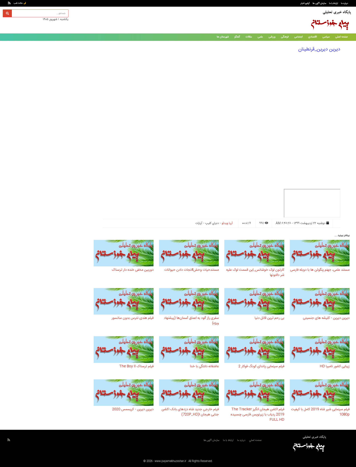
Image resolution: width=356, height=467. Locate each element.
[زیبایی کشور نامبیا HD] (320, 350)
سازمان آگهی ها (319, 3)
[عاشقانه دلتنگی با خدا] (189, 350)
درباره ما (344, 3)
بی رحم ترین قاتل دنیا (269, 318)
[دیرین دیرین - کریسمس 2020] (124, 393)
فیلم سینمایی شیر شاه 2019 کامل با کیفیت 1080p (320, 412)
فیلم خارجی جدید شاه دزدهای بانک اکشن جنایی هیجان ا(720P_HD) (190, 412)
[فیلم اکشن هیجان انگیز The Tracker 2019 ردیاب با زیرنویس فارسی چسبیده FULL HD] (254, 393)
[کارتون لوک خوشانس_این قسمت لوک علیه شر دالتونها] (254, 253)
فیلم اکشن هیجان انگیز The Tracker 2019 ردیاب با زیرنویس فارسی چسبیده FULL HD (257, 415)
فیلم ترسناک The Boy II (136, 366)
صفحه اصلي (255, 440)
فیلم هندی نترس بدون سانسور (133, 318)
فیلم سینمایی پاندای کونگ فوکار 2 (261, 366)
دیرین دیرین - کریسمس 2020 (133, 409)
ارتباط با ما (333, 3)
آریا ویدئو (227, 223)
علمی (260, 37)
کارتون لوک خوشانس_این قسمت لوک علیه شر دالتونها (255, 272)
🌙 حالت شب (20, 3)
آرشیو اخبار (305, 3)
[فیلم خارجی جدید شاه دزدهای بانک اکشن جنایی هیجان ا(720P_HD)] (189, 393)
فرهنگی (285, 37)
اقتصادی (312, 37)
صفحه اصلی (341, 37)
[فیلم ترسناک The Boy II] (124, 350)
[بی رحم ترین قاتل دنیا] (254, 301)
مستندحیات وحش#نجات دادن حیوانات (191, 270)
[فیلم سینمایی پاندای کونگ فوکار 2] (254, 350)
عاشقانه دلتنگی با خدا (204, 366)
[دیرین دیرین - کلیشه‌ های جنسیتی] (320, 301)
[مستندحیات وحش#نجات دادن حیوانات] (189, 253)
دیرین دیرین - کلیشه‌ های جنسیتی (326, 318)
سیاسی (326, 37)
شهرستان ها (223, 37)
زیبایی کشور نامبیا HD (335, 366)
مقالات (248, 37)
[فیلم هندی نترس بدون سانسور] (124, 301)
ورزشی (271, 37)
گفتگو (237, 37)
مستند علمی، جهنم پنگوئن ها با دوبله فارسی (320, 270)
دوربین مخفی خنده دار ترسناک (133, 270)
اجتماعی (298, 37)
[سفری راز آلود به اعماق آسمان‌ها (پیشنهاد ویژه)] (189, 301)
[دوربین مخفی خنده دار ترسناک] (124, 253)
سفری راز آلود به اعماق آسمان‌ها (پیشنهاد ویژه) (191, 320)
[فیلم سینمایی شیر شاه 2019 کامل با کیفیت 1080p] (320, 393)
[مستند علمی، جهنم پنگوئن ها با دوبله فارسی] (320, 253)
